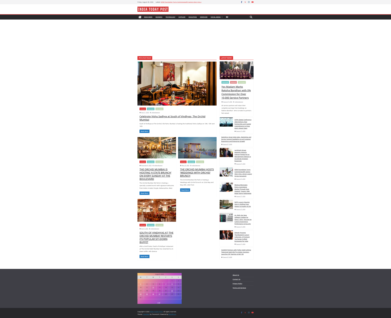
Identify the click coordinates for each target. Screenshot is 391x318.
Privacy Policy (237, 284)
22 (172, 291)
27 (159, 294)
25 (147, 294)
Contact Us (236, 279)
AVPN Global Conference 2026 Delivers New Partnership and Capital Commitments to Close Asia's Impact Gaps (242, 124)
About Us (236, 275)
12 (153, 287)
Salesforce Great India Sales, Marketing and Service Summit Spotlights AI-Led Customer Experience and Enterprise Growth (236, 139)
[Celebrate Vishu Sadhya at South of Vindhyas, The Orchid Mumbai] (177, 84)
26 (153, 294)
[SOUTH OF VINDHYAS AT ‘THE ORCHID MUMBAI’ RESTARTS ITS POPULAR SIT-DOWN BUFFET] (156, 210)
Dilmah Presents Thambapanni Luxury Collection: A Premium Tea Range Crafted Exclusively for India (242, 237)
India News (148, 17)
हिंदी (227, 17)
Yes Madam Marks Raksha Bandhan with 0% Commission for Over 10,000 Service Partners (236, 92)
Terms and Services (239, 288)
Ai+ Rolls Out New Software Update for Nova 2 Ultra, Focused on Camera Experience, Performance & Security (243, 219)
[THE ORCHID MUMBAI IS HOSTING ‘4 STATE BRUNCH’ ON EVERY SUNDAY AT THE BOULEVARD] (156, 147)
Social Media (216, 17)
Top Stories (159, 109)
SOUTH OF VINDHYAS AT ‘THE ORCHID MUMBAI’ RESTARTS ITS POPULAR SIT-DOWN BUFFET (156, 237)
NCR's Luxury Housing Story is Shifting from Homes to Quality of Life (242, 204)
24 (140, 294)
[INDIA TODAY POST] (139, 17)
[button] (222, 17)
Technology (170, 17)
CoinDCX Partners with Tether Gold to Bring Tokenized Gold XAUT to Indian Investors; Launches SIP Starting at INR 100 (236, 252)
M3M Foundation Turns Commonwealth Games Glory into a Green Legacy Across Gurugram (181, 3)
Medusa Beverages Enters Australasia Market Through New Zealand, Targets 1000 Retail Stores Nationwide (242, 189)
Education (193, 17)
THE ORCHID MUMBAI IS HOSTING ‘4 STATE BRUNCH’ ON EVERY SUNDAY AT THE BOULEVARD (155, 174)
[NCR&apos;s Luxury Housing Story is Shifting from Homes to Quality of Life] (226, 206)
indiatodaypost (155, 112)
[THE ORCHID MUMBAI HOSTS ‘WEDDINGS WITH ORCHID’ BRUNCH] (197, 147)
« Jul (158, 303)
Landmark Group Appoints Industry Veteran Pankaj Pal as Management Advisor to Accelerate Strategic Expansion (242, 155)
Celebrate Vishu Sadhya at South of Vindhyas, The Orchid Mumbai (172, 118)
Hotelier (181, 17)
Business (159, 17)
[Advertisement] (195, 35)
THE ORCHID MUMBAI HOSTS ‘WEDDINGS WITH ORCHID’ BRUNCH (197, 172)
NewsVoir (203, 17)
